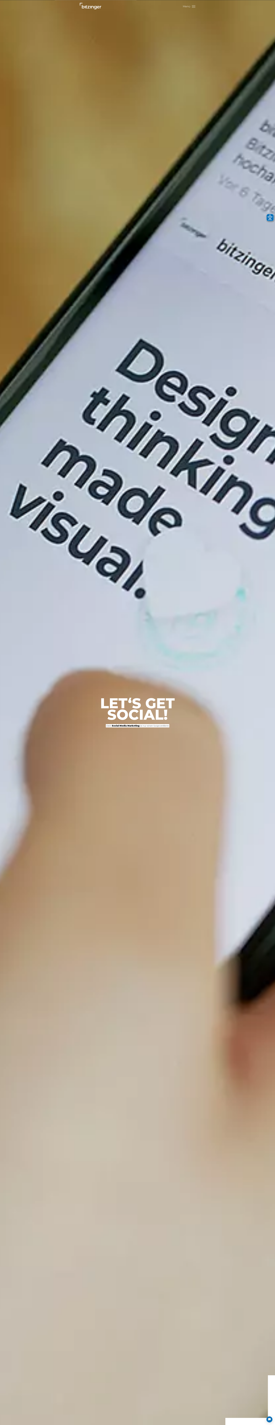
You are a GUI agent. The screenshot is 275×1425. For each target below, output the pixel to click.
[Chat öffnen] (269, 1419)
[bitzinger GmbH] (90, 6)
